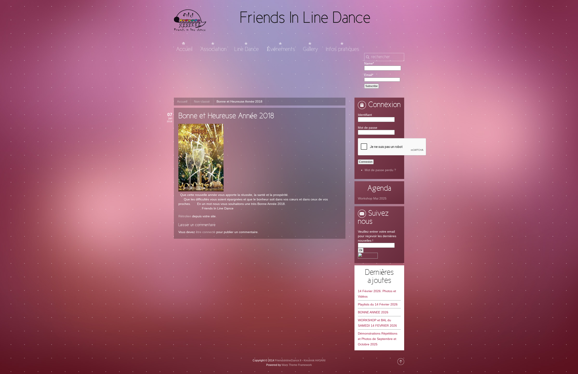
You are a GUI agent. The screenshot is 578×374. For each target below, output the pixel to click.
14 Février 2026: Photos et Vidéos (377, 293)
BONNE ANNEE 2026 (373, 312)
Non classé (202, 101)
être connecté (205, 232)
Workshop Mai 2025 (372, 198)
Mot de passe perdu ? (380, 170)
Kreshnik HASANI (314, 360)
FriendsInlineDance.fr (288, 360)
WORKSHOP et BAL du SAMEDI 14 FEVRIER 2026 (377, 322)
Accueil (182, 101)
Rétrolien (184, 216)
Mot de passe (367, 127)
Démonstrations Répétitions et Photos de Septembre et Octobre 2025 (377, 339)
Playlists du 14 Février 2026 (378, 304)
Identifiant (365, 115)
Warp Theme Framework (297, 365)
